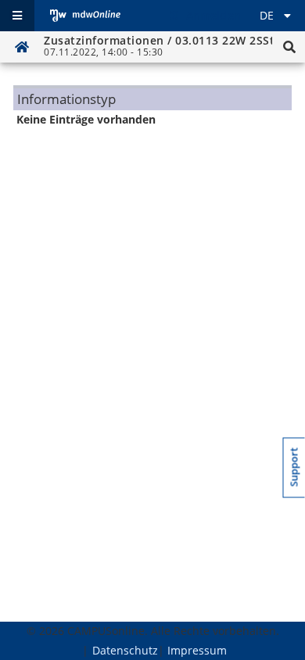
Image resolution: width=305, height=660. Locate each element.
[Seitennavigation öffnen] (17, 15)
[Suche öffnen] (289, 47)
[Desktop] (85, 15)
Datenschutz (125, 650)
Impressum (197, 650)
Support (294, 466)
